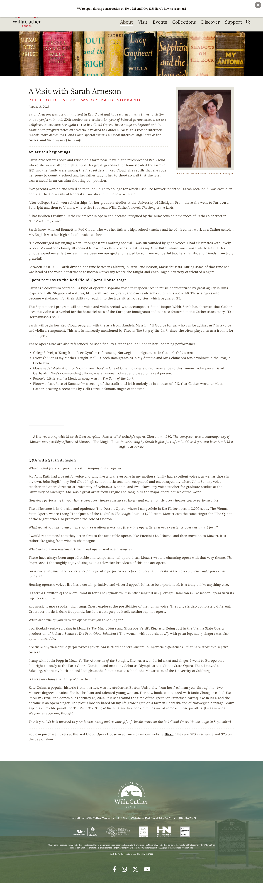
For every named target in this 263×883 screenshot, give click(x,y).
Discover (210, 22)
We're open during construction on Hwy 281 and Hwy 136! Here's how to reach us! (131, 8)
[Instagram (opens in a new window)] (124, 869)
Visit (142, 22)
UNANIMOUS (147, 854)
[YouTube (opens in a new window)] (147, 869)
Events (160, 22)
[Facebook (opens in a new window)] (114, 869)
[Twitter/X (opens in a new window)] (135, 869)
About (126, 22)
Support (233, 22)
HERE (169, 734)
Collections (184, 22)
